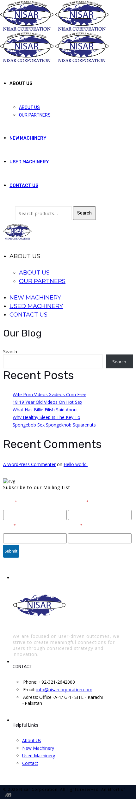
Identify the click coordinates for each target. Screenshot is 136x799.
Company (78, 502)
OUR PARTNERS (35, 115)
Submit (11, 551)
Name (10, 502)
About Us (31, 740)
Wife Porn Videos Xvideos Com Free (49, 394)
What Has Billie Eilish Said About (45, 410)
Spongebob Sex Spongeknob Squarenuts (54, 425)
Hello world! (76, 464)
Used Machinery (38, 756)
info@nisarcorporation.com (64, 690)
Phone (75, 525)
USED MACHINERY (29, 162)
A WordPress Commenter (29, 464)
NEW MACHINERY (27, 138)
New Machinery (38, 748)
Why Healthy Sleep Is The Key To (46, 417)
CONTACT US (23, 185)
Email (9, 525)
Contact (30, 763)
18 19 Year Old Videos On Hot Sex (47, 402)
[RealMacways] (7, 794)
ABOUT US (29, 107)
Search (84, 213)
